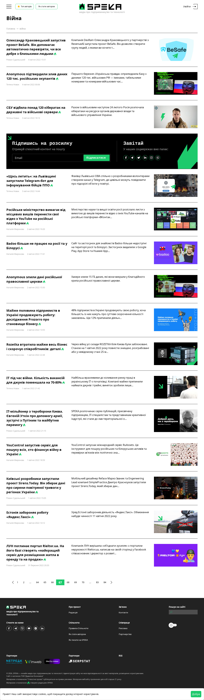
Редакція (73, 612)
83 (97, 582)
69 (75, 582)
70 (83, 582)
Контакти (123, 612)
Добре (196, 694)
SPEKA (15, 673)
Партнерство (125, 634)
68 (68, 582)
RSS (120, 655)
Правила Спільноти (78, 628)
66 (52, 582)
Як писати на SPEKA (78, 639)
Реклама (123, 628)
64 (37, 582)
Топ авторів (26, 6)
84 (105, 582)
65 (45, 582)
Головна (10, 28)
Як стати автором (46, 6)
